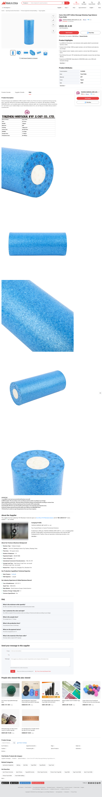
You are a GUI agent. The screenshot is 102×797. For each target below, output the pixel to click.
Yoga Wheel (33, 765)
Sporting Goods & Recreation (12, 10)
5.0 (83, 94)
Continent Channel (68, 787)
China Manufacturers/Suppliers (39, 787)
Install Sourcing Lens (39, 783)
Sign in (99, 4)
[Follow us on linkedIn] (100, 783)
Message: (7, 659)
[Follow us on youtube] (95, 783)
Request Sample (83, 36)
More (2, 778)
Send (13, 671)
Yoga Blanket (42, 765)
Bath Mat (25, 765)
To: (9, 655)
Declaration (66, 791)
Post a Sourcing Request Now (43, 671)
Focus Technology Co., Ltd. (40, 791)
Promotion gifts (30, 748)
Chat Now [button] (91, 32)
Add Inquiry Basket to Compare (29, 58)
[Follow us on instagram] (93, 783)
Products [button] (25, 3)
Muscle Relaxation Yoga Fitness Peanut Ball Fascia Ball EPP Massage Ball (30, 702)
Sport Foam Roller (88, 772)
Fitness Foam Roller (7, 775)
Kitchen (3, 751)
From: (8, 651)
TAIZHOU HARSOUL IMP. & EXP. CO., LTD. (72, 19)
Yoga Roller (67, 772)
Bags (52, 746)
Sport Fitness (19, 772)
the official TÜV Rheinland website (44, 518)
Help (74, 7)
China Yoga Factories (42, 772)
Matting (18, 765)
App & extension (82, 7)
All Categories (7, 7)
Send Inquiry (69, 32)
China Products (28, 787)
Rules (99, 7)
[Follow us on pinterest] (97, 783)
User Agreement (59, 791)
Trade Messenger (25, 783)
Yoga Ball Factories (29, 772)
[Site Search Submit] (67, 3)
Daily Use (78, 746)
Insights (82, 787)
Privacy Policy (74, 791)
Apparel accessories (31, 746)
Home (2, 10)
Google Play (14, 783)
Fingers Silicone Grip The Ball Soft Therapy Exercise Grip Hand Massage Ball (91, 702)
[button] (62, 3)
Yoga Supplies (42, 10)
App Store (5, 783)
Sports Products (55, 748)
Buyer (66, 7)
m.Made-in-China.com (54, 789)
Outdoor (3, 748)
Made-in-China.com (45, 789)
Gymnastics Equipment (8, 765)
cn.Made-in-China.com (65, 789)
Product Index (76, 787)
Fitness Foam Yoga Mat (55, 772)
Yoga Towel (51, 765)
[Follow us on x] (91, 783)
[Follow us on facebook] (89, 783)
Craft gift (14, 574)
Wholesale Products (51, 787)
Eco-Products (4, 746)
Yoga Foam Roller (77, 772)
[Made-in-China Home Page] (9, 3)
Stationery (78, 748)
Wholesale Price (60, 787)
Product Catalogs (22, 742)
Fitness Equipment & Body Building (29, 10)
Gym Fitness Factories (8, 772)
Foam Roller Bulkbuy (19, 775)
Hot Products (20, 787)
